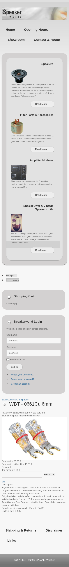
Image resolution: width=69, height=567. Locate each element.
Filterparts (11, 275)
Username (11, 335)
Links (11, 540)
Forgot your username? (22, 374)
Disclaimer (54, 530)
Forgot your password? (22, 379)
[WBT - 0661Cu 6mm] (34, 438)
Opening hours (36, 29)
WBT (4, 481)
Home (10, 29)
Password (11, 347)
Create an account (20, 384)
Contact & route (47, 40)
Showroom (16, 40)
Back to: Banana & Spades (15, 399)
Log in (14, 366)
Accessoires (12, 280)
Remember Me (17, 359)
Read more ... (42, 104)
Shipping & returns (21, 530)
